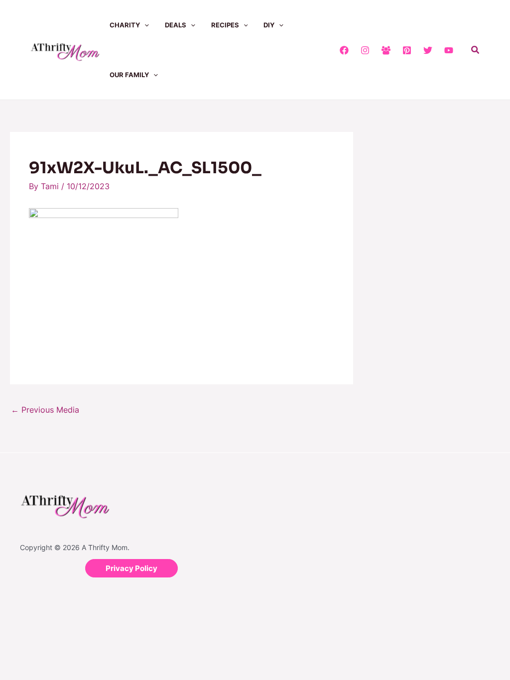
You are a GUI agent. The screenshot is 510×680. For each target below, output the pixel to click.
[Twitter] (427, 50)
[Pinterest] (406, 50)
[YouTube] (448, 50)
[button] (144, 25)
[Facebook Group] (386, 50)
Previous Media (45, 410)
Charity (125, 25)
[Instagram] (365, 50)
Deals (175, 25)
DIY (268, 25)
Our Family (129, 75)
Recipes (225, 25)
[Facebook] (344, 50)
